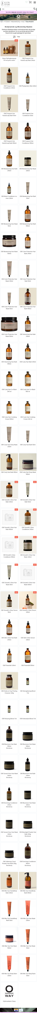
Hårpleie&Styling (15, 21)
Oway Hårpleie (30, 21)
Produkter (7, 21)
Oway (22, 21)
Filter (18, 37)
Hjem (1, 21)
